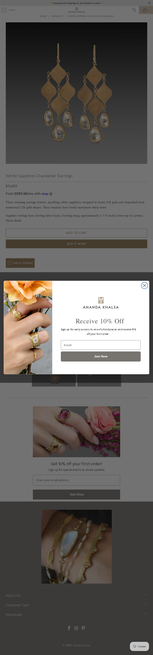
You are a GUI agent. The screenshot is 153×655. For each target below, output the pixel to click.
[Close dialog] (144, 285)
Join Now (100, 356)
